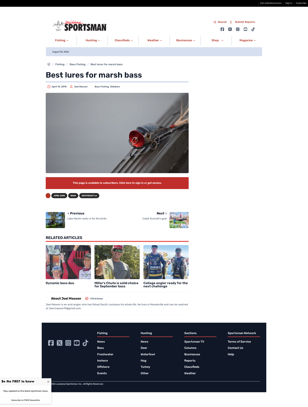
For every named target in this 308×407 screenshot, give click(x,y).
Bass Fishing (78, 64)
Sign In (288, 3)
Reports (190, 360)
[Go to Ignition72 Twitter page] (230, 29)
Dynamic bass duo (60, 283)
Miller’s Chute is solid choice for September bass (116, 285)
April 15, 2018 (59, 87)
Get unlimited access (271, 3)
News (101, 342)
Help (231, 354)
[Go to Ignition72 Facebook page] (222, 29)
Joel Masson (81, 87)
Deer (144, 348)
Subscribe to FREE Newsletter (25, 400)
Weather (190, 373)
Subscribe (301, 3)
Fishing (59, 64)
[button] (61, 40)
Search (222, 22)
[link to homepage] (80, 25)
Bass (73, 196)
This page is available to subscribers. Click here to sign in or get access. (117, 183)
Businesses (192, 354)
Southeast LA (89, 196)
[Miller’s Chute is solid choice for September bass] (117, 262)
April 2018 (59, 196)
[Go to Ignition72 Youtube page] (245, 29)
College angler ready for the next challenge (165, 285)
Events (102, 373)
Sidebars (115, 87)
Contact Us (235, 348)
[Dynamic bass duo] (68, 262)
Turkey (145, 367)
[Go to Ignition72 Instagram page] (238, 29)
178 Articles (96, 299)
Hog (143, 360)
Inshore (102, 360)
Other (145, 373)
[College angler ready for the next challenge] (166, 262)
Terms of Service (239, 342)
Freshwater (105, 354)
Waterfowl (148, 354)
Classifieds (191, 367)
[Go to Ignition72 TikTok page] (253, 29)
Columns (190, 348)
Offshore (103, 367)
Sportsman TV (194, 342)
